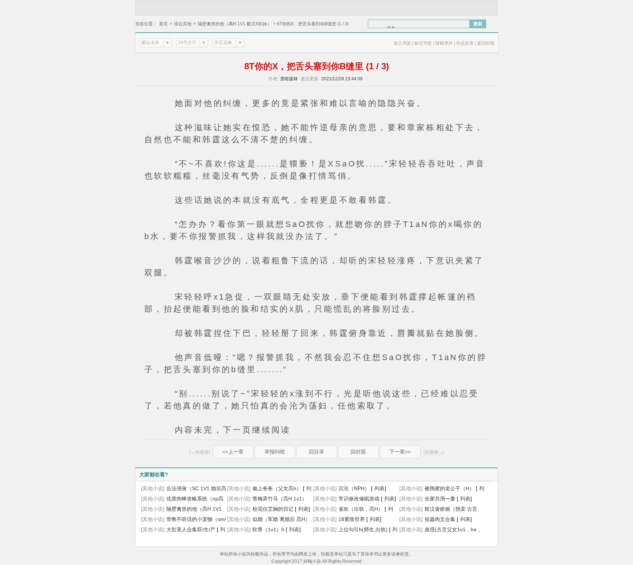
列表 (379, 488)
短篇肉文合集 (440, 519)
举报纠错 (274, 452)
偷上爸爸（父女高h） (276, 488)
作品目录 (465, 43)
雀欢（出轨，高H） (360, 509)
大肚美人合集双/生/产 (190, 529)
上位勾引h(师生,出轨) (363, 529)
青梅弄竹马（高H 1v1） (279, 499)
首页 (163, 23)
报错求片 (444, 43)
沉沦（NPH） (354, 488)
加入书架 (402, 43)
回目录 (316, 452)
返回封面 (486, 43)
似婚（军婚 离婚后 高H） (281, 519)
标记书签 (423, 43)
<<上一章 (233, 452)
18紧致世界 (351, 519)
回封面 (358, 452)
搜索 (477, 23)
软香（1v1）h (268, 529)
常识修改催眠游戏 (359, 499)
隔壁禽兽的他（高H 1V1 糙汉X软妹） (234, 23)
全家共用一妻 (440, 499)
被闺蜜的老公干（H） (449, 488)
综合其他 (183, 23)
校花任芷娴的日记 (272, 509)
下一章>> (400, 452)
